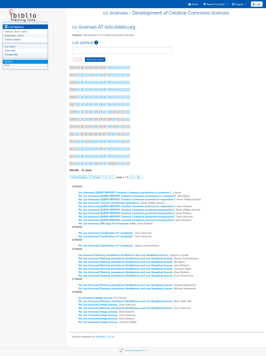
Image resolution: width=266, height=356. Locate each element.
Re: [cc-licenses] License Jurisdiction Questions (109, 203)
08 (111, 67)
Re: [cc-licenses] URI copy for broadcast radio (107, 223)
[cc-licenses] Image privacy (96, 297)
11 (124, 67)
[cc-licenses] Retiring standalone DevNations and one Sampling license (123, 255)
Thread (96, 177)
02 (83, 75)
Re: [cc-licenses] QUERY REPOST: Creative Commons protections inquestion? (127, 199)
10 (120, 67)
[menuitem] (193, 4)
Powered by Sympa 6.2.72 (135, 350)
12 (128, 67)
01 (79, 75)
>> (138, 177)
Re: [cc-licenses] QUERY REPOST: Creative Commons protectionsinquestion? (127, 209)
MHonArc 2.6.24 (105, 336)
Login (258, 4)
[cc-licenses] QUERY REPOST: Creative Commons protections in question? (125, 192)
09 (115, 67)
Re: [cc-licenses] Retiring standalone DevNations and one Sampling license (125, 258)
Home (194, 4)
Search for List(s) (215, 4)
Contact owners (13, 39)
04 (92, 82)
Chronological (79, 177)
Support (238, 4)
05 (97, 75)
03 (88, 75)
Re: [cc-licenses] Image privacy (98, 304)
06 (102, 75)
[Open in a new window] (96, 42)
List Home (10, 46)
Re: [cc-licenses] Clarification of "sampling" (106, 233)
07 (106, 82)
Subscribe (10, 50)
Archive (9, 61)
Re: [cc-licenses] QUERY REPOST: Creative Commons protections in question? (127, 196)
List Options (16, 26)
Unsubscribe (11, 54)
